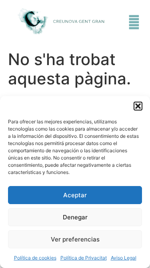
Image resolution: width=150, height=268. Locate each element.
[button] (138, 106)
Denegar (75, 217)
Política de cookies (35, 258)
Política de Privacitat (83, 258)
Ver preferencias (75, 239)
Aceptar (75, 195)
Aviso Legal (123, 258)
